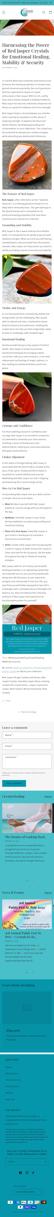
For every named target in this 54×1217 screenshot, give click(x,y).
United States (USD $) (25, 1191)
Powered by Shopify (37, 1212)
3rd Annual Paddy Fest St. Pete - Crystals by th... (23, 935)
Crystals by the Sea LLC (23, 1212)
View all (48, 796)
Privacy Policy (12, 1086)
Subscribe (10, 1099)
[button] (3, 12)
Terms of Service (13, 1080)
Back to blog (28, 712)
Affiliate (9, 1092)
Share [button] (8, 700)
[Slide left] (21, 880)
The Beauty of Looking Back (25, 837)
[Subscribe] (45, 1161)
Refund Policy (12, 1073)
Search (9, 1067)
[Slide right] (33, 880)
